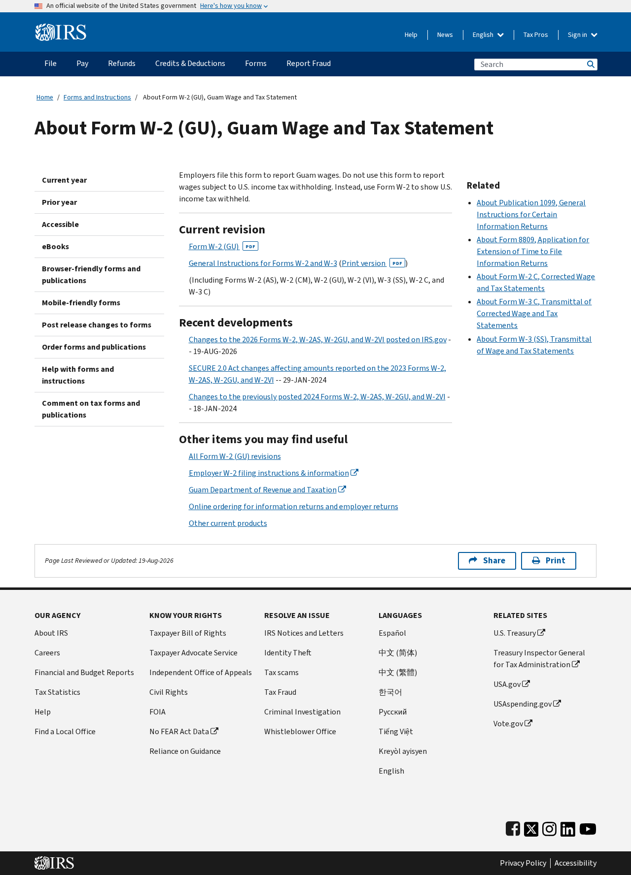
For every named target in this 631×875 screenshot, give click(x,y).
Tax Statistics (57, 692)
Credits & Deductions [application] (190, 63)
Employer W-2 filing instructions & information (269, 473)
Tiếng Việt (396, 731)
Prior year (59, 202)
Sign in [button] (578, 34)
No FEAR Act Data (179, 731)
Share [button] (494, 560)
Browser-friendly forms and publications (91, 274)
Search (590, 64)
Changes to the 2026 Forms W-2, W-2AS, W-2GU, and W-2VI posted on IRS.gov (318, 339)
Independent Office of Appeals (200, 672)
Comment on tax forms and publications (91, 409)
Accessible (60, 224)
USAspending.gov (522, 704)
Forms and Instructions (97, 97)
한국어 (390, 692)
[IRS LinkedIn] (568, 827)
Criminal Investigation (302, 712)
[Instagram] (549, 827)
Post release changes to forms (96, 325)
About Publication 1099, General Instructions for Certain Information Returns (531, 214)
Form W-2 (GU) (222, 246)
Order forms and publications (94, 347)
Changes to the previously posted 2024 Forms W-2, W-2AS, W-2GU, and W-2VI (317, 396)
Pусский (393, 712)
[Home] (60, 28)
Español (392, 633)
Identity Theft (288, 653)
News (445, 34)
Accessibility (575, 863)
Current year (64, 180)
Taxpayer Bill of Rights (187, 633)
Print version (372, 263)
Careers (47, 653)
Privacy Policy (523, 863)
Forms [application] (256, 63)
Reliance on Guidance (185, 751)
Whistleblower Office (300, 731)
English (484, 34)
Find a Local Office (65, 731)
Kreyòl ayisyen (403, 751)
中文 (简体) (398, 653)
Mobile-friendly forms (81, 302)
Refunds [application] (122, 63)
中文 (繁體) (398, 672)
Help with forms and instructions (78, 375)
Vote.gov (508, 723)
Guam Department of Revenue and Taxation (263, 490)
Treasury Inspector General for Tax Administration (539, 659)
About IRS (51, 633)
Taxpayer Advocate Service (193, 653)
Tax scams (281, 672)
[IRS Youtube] (587, 827)
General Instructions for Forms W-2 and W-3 (263, 263)
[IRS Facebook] (513, 827)
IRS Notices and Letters (304, 633)
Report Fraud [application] (308, 63)
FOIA (157, 712)
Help (411, 34)
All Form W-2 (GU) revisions (235, 456)
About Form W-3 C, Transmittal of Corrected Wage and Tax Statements (534, 313)
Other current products (228, 523)
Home (44, 97)
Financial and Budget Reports (84, 672)
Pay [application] (82, 63)
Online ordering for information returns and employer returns (293, 506)
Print (555, 560)
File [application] (50, 63)
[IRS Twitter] (531, 827)
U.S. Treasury (514, 633)
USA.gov (507, 684)
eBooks (55, 246)
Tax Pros (536, 34)
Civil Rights (168, 692)
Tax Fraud (280, 692)
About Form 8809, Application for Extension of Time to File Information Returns (533, 251)
